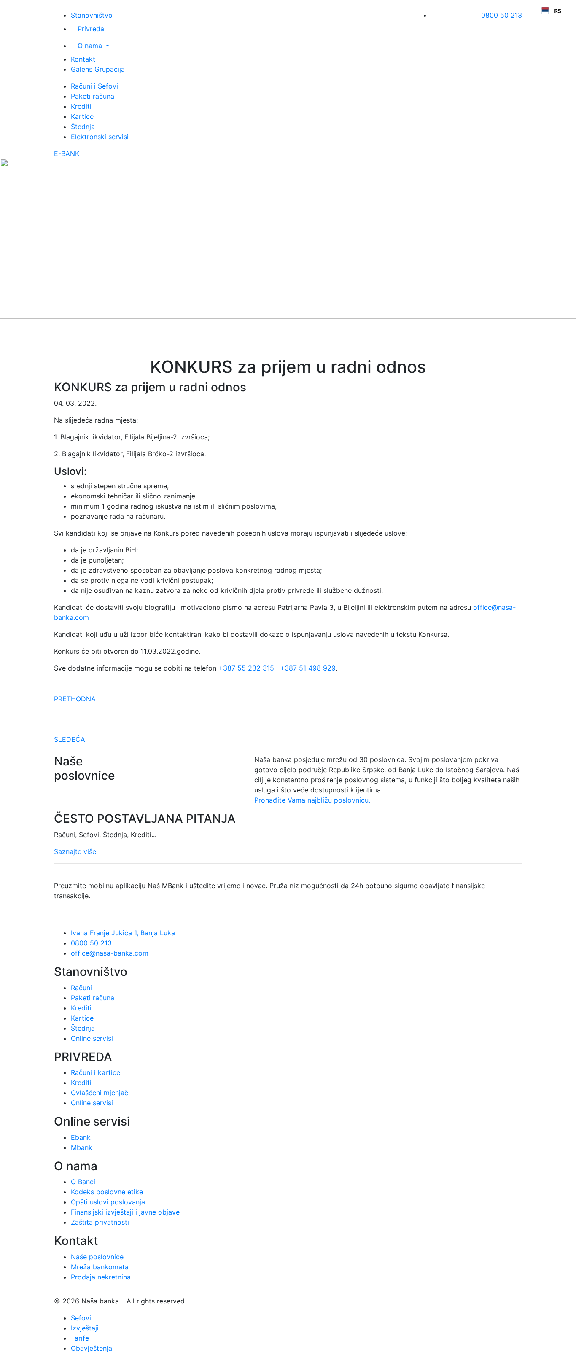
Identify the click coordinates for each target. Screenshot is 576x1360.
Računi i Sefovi (94, 86)
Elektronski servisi (100, 136)
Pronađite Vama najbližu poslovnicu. (312, 800)
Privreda (91, 28)
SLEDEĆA (69, 739)
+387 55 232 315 (246, 668)
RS (557, 11)
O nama (91, 45)
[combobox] (551, 10)
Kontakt (83, 59)
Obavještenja (91, 1348)
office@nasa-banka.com (109, 953)
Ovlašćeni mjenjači (100, 1092)
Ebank (81, 1137)
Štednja (83, 126)
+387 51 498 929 (308, 668)
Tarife (80, 1338)
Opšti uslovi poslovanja (108, 1202)
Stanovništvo (92, 15)
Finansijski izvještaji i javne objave (125, 1212)
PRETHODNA (75, 699)
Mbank (81, 1147)
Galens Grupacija (98, 69)
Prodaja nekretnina (101, 1277)
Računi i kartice (95, 1072)
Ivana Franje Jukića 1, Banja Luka (123, 933)
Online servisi (92, 1038)
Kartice (82, 116)
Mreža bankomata (100, 1267)
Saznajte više (75, 851)
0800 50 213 (501, 15)
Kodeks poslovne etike (107, 1192)
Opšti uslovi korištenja (223, 1301)
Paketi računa (92, 96)
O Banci (83, 1181)
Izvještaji (85, 1328)
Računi (81, 987)
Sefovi (81, 1318)
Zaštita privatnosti (100, 1222)
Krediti (81, 106)
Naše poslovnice (97, 1256)
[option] (551, 10)
